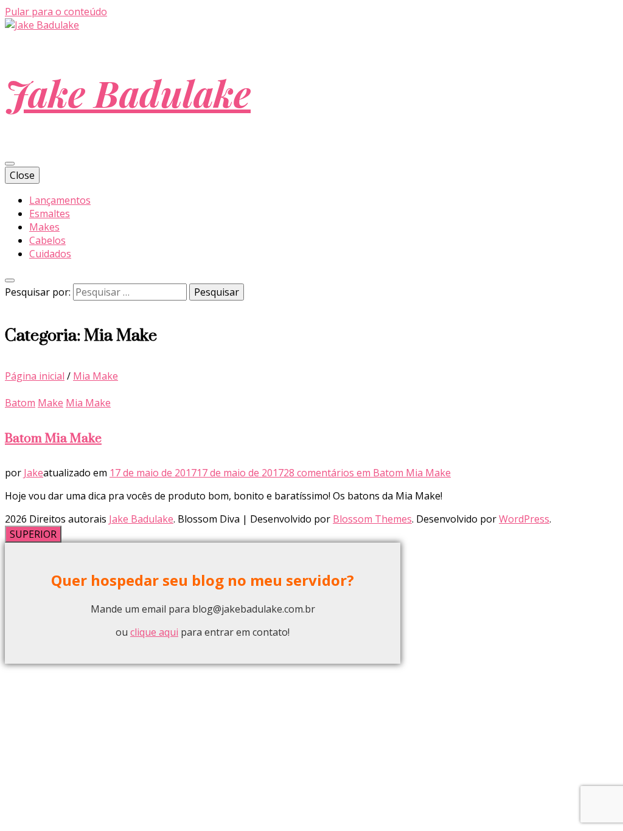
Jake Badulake (128, 92)
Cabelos (47, 240)
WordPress (524, 519)
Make (50, 402)
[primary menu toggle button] (10, 163)
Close (22, 175)
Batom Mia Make (53, 438)
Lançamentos (60, 200)
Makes (44, 227)
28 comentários (367, 472)
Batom (20, 402)
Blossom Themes (372, 519)
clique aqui (154, 632)
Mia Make (88, 402)
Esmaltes (49, 213)
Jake (33, 472)
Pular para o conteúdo (56, 11)
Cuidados (50, 253)
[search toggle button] (10, 280)
